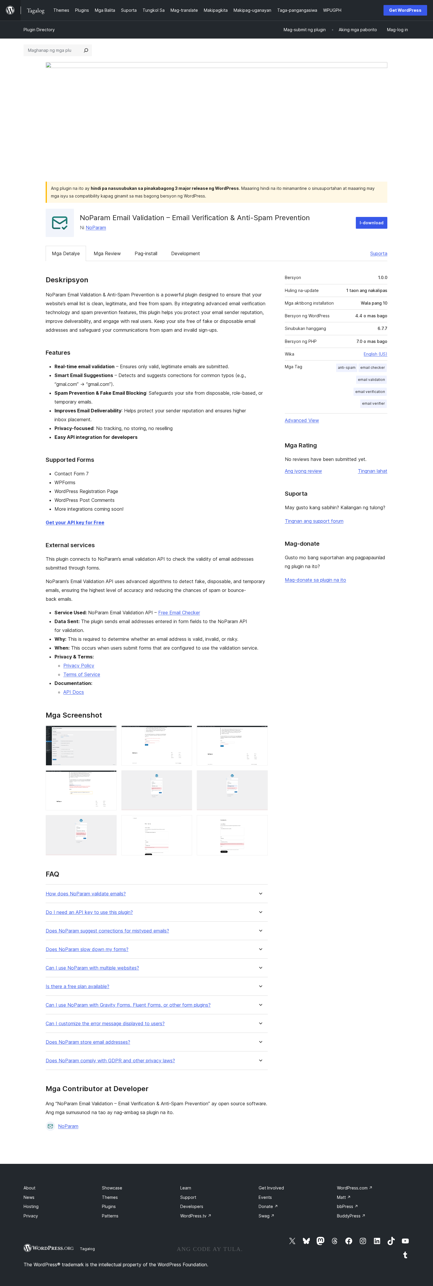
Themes (110, 1197)
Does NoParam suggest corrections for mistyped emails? (107, 931)
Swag (267, 1215)
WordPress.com (355, 1187)
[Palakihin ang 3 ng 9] (260, 733)
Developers (191, 1206)
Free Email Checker (179, 612)
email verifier (373, 403)
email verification (370, 391)
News (29, 1197)
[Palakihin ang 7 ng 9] (109, 823)
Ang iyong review (303, 471)
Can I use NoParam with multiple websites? (92, 968)
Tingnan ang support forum (314, 521)
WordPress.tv (195, 1215)
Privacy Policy (78, 665)
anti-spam (347, 367)
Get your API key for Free (75, 522)
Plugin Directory (39, 29)
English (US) (375, 353)
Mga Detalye (66, 253)
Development (185, 253)
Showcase (112, 1187)
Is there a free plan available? (77, 986)
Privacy (31, 1215)
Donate (268, 1206)
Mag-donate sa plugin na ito (315, 580)
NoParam (96, 227)
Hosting (31, 1206)
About (29, 1187)
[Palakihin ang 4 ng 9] (109, 778)
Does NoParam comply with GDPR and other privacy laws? (110, 1060)
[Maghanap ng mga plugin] (86, 50)
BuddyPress (351, 1215)
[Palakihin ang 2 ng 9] (184, 733)
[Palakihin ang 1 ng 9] (109, 733)
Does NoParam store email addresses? (88, 1042)
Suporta (378, 253)
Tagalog (87, 1248)
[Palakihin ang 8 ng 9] (184, 823)
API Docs (73, 692)
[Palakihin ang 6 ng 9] (260, 778)
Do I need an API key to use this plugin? (89, 912)
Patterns (110, 1215)
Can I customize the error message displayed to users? (105, 1023)
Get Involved (271, 1187)
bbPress (347, 1206)
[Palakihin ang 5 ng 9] (184, 778)
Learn (185, 1187)
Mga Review (107, 253)
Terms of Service (81, 674)
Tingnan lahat (372, 471)
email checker (372, 367)
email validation (371, 379)
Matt (344, 1197)
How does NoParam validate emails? (86, 894)
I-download (372, 222)
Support (188, 1197)
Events (265, 1197)
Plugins (109, 1206)
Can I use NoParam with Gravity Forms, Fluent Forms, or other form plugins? (128, 1005)
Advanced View (302, 420)
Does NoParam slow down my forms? (87, 949)
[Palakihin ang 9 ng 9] (260, 823)
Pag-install (146, 253)
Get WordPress (405, 10)
